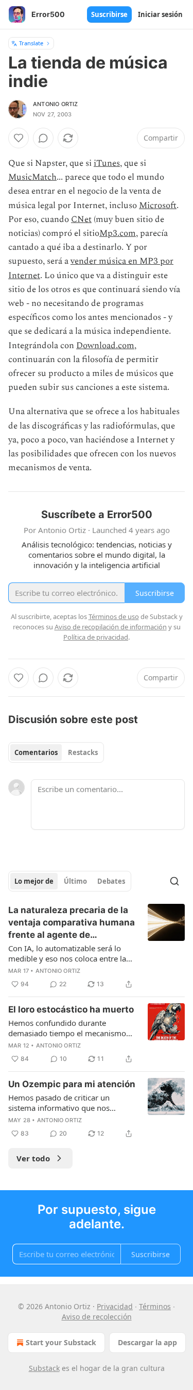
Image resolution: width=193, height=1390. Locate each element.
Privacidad (115, 1306)
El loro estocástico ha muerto (71, 1009)
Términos (155, 1306)
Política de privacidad (95, 637)
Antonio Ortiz (55, 104)
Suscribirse (109, 14)
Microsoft (158, 205)
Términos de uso (114, 616)
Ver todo (33, 1158)
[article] (96, 947)
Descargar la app (147, 1342)
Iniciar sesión (160, 14)
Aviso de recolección (97, 1317)
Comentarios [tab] (36, 752)
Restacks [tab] (83, 752)
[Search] (174, 881)
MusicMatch (32, 177)
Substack (44, 1368)
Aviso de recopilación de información (111, 626)
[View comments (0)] (43, 138)
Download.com (105, 345)
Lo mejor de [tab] (34, 881)
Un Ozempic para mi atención (71, 1084)
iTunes (107, 163)
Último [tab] (75, 881)
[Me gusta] (18, 138)
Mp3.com (117, 233)
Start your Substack (61, 1342)
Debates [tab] (111, 881)
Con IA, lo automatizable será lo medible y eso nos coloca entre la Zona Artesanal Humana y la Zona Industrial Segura (68, 953)
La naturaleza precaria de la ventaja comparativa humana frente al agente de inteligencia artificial (71, 923)
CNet (81, 219)
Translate (31, 43)
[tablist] (56, 752)
